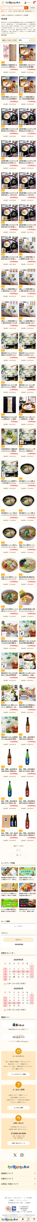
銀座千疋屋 (21, 11)
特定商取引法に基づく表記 (15, 1203)
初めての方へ (18, 1198)
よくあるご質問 (18, 1108)
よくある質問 (27, 1198)
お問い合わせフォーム (18, 1143)
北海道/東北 (18, 15)
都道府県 (10, 15)
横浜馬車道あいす (29, 11)
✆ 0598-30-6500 (18, 1133)
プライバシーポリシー (22, 1200)
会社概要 (11, 1200)
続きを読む (4, 35)
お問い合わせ (8, 1198)
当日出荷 (15, 11)
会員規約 (27, 1203)
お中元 (10, 11)
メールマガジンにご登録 (18, 1074)
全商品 (3, 15)
